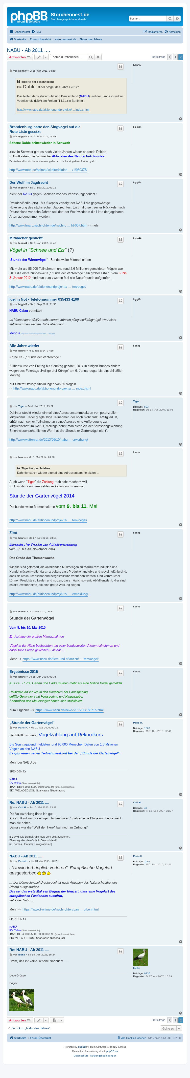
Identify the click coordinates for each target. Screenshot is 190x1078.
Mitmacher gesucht (26, 238)
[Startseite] (29, 16)
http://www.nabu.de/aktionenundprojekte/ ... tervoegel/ (47, 287)
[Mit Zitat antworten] (120, 66)
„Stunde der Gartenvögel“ (32, 723)
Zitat (13, 533)
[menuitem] (36, 32)
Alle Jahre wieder (24, 346)
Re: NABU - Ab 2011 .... (29, 802)
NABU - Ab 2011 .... (28, 50)
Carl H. (137, 802)
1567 (147, 728)
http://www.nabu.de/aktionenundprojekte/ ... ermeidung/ (48, 594)
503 (146, 406)
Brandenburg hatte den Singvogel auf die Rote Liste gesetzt (44, 129)
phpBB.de (112, 1051)
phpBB (82, 1046)
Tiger (136, 401)
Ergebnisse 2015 (23, 671)
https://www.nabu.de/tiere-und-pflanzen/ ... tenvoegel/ (61, 659)
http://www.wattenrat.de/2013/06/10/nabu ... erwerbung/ (48, 439)
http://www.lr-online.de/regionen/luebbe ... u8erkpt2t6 (38, 333)
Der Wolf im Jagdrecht (28, 182)
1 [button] (175, 57)
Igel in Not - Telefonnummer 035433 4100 (44, 299)
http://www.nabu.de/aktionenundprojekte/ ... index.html (53, 109)
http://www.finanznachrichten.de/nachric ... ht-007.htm (48, 225)
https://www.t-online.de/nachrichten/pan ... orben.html (61, 909)
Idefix (136, 968)
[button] (169, 57)
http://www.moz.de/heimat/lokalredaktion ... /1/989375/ (48, 170)
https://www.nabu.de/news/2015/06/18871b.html (69, 710)
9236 (147, 973)
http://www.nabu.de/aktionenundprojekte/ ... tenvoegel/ (48, 520)
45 (145, 808)
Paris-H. (138, 722)
